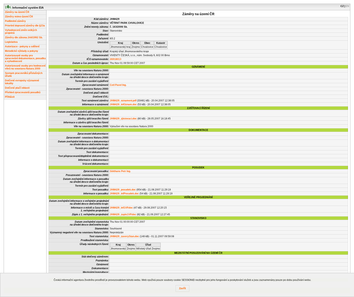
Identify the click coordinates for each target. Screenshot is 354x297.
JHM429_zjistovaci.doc (123, 118)
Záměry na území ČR (17, 12)
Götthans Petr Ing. (120, 171)
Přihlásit (10, 96)
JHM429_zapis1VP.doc (123, 214)
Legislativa (11, 42)
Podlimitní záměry (15, 21)
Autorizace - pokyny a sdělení (22, 46)
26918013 (115, 59)
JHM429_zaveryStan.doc (124, 236)
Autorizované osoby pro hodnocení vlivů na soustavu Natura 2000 (25, 67)
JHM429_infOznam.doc (123, 104)
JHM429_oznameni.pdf (123, 100)
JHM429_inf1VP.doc (121, 207)
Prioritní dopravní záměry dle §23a (25, 25)
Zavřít (182, 288)
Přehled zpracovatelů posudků (22, 92)
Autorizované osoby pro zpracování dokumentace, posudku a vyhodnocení (25, 58)
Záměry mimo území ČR (19, 16)
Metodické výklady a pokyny (21, 51)
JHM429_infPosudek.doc (124, 193)
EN (347, 6)
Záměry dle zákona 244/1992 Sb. (24, 37)
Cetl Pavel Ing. (118, 85)
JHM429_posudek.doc (123, 189)
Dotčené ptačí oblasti (17, 87)
